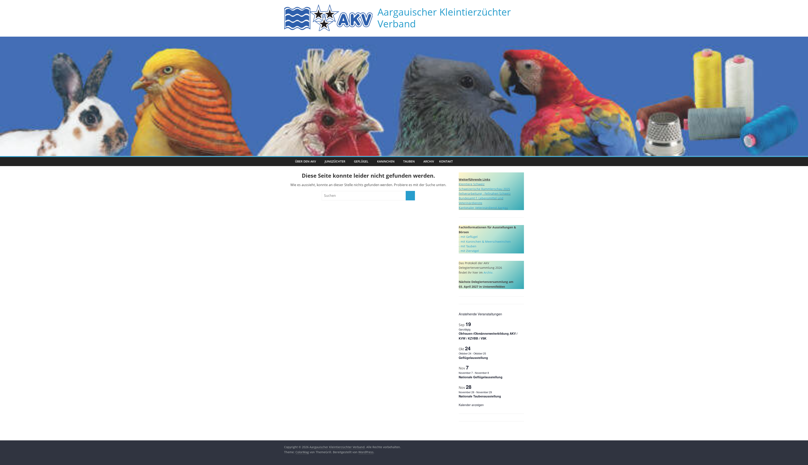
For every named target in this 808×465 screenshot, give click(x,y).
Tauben (409, 161)
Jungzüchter (335, 161)
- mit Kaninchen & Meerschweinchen (485, 242)
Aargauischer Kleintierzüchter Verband (444, 17)
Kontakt (446, 161)
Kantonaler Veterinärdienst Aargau (483, 208)
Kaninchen (386, 161)
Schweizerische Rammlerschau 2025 (484, 189)
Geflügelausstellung (473, 358)
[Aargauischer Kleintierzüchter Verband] (288, 161)
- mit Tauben (467, 246)
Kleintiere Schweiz (472, 184)
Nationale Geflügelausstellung (480, 377)
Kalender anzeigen (471, 405)
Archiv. (488, 272)
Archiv (428, 161)
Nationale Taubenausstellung (480, 396)
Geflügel (361, 161)
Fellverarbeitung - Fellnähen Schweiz (485, 194)
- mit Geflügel (468, 237)
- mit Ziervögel (469, 251)
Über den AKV (305, 161)
